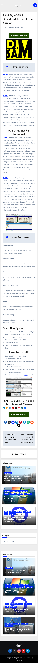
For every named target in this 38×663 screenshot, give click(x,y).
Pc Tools (20, 494)
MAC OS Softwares (16, 511)
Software (8, 473)
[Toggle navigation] (2, 5)
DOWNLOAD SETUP (19, 36)
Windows (12, 514)
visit (25, 375)
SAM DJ (5, 74)
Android (7, 491)
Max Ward (8, 27)
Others (13, 494)
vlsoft (18, 6)
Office (7, 494)
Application (23, 491)
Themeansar (19, 660)
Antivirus (15, 491)
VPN (6, 514)
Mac (6, 511)
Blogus (29, 658)
